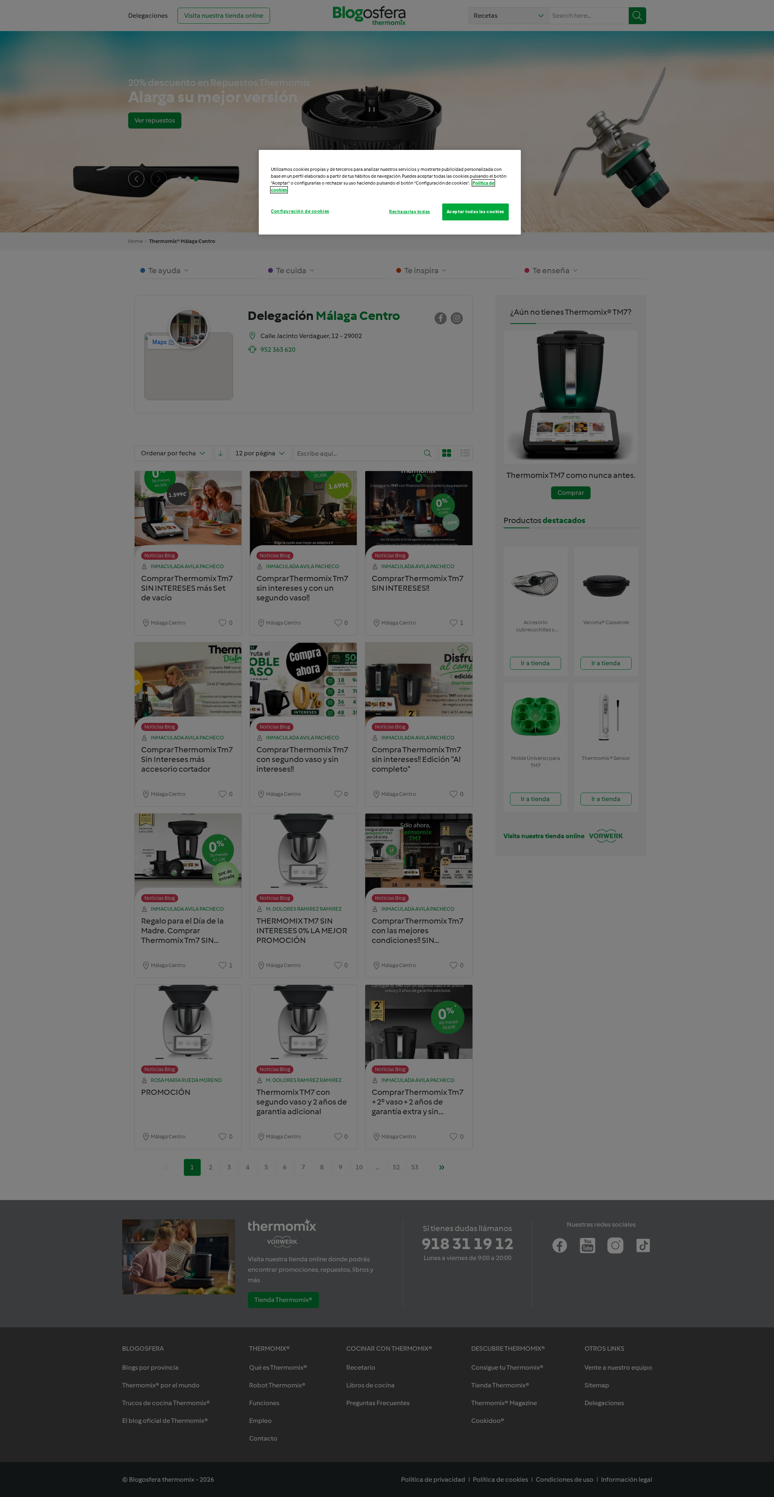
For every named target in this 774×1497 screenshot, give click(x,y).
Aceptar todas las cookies (475, 211)
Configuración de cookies (300, 211)
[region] (390, 192)
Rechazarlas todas (409, 211)
